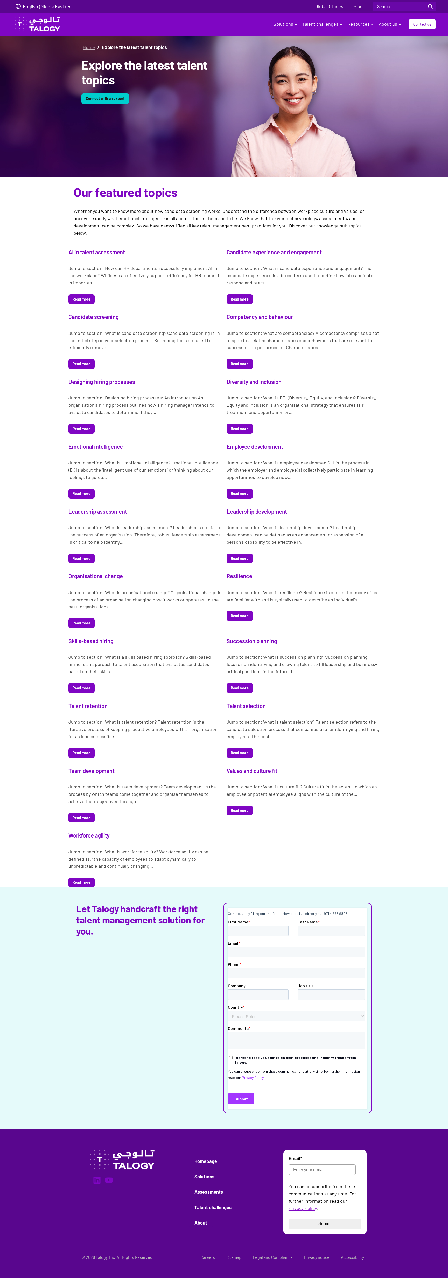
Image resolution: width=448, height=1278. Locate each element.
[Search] (430, 6)
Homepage (205, 1161)
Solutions (283, 24)
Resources (359, 24)
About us (388, 24)
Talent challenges (320, 24)
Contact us (422, 24)
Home (89, 47)
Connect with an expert (105, 98)
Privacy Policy (303, 1208)
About (200, 1223)
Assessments (208, 1192)
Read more (81, 299)
